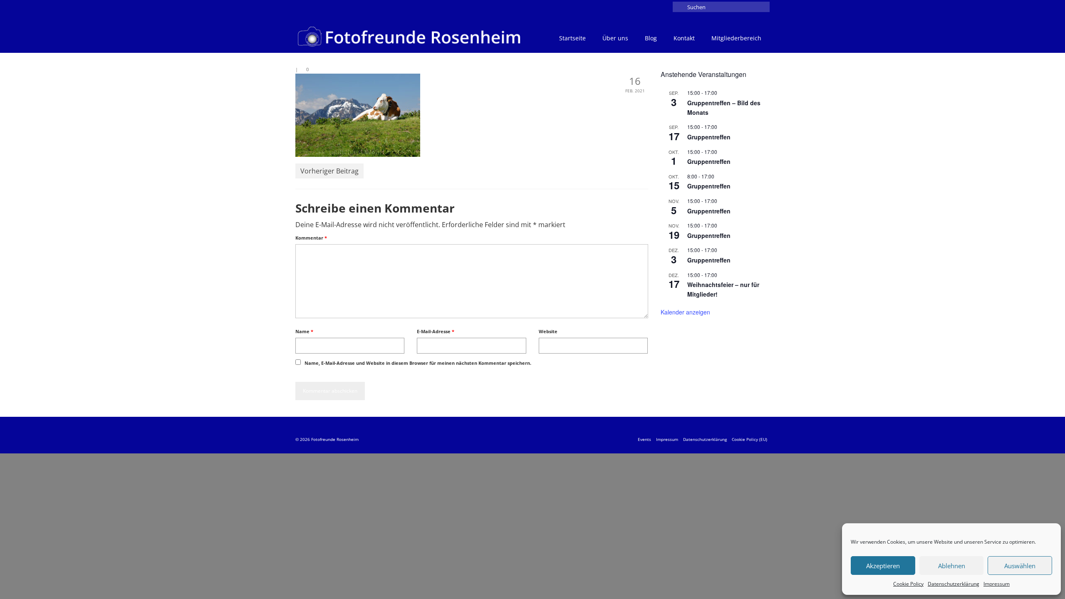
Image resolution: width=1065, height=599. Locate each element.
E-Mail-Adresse (435, 331)
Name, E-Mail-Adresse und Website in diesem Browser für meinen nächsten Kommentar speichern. (418, 363)
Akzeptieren (883, 566)
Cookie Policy (908, 583)
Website (548, 331)
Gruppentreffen (709, 137)
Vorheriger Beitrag (329, 171)
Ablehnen (951, 566)
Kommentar (311, 238)
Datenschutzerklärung (953, 583)
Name (304, 331)
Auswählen (1019, 566)
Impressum (996, 583)
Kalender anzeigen (685, 312)
